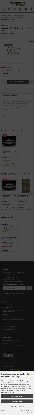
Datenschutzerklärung (24, 410)
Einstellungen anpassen (18, 406)
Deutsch (10, 410)
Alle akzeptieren (17, 396)
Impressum (30, 412)
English (3, 410)
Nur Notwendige (17, 401)
